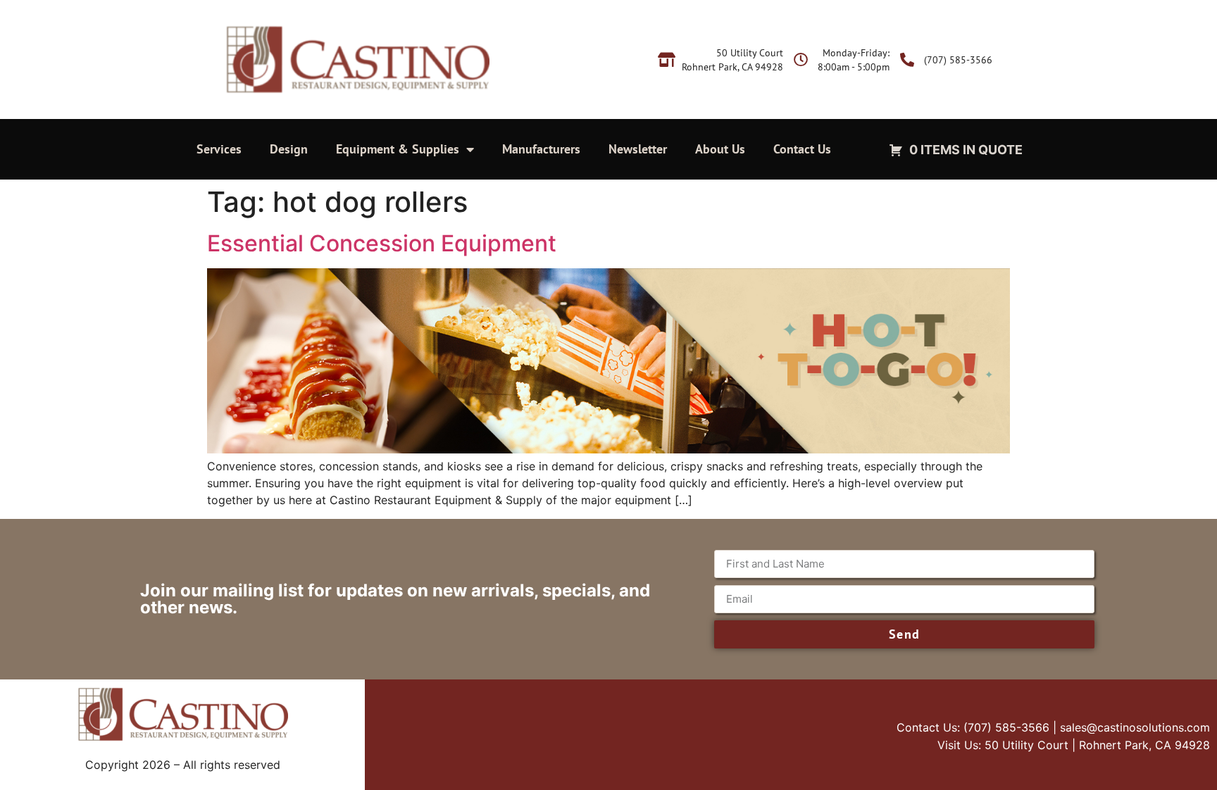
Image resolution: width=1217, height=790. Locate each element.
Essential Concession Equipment (384, 243)
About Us (720, 149)
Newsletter (637, 149)
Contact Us (802, 149)
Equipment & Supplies (397, 149)
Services (219, 149)
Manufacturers (541, 149)
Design (289, 149)
